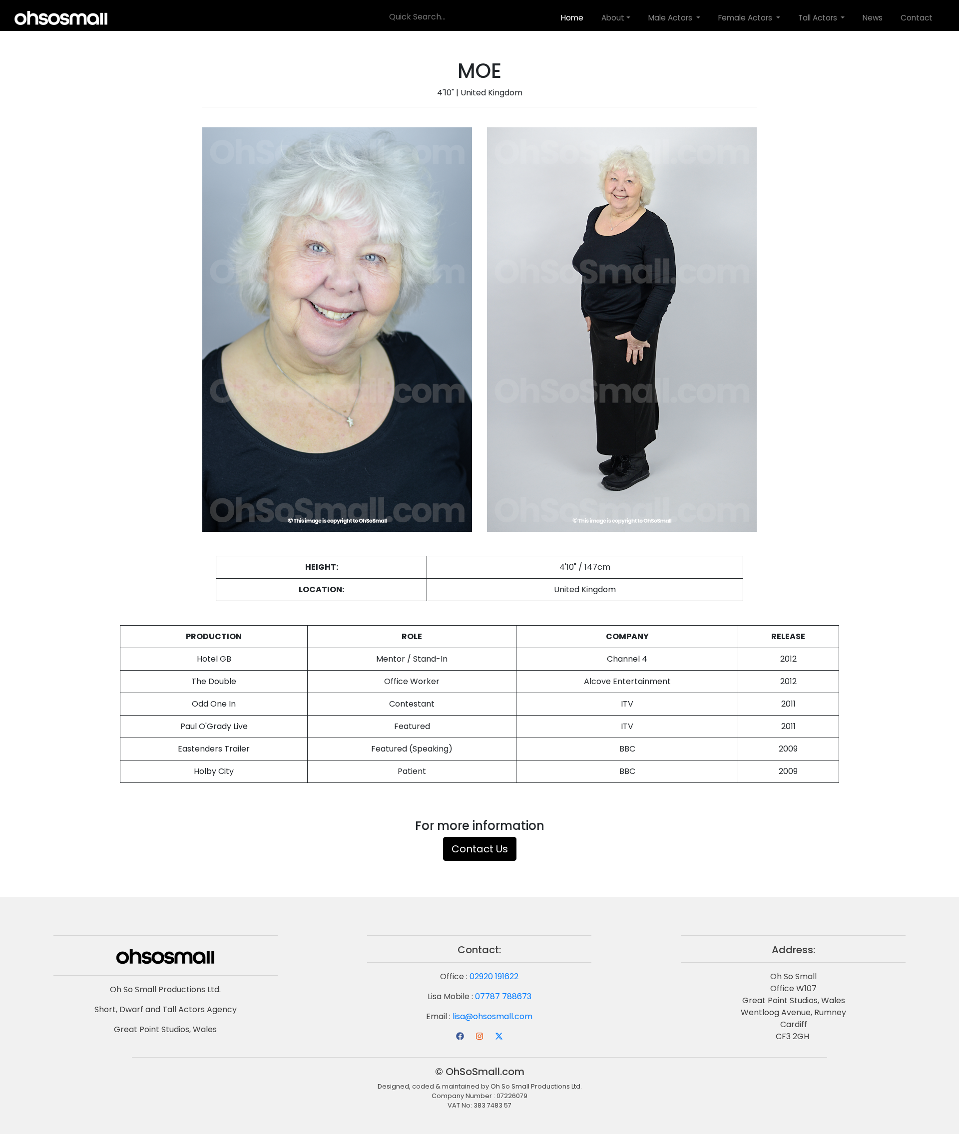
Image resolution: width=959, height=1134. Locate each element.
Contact (917, 17)
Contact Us (480, 849)
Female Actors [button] (746, 17)
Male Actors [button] (671, 17)
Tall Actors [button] (818, 17)
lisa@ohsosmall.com (492, 1016)
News (873, 17)
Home (572, 17)
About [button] (612, 17)
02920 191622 (494, 976)
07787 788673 (503, 996)
